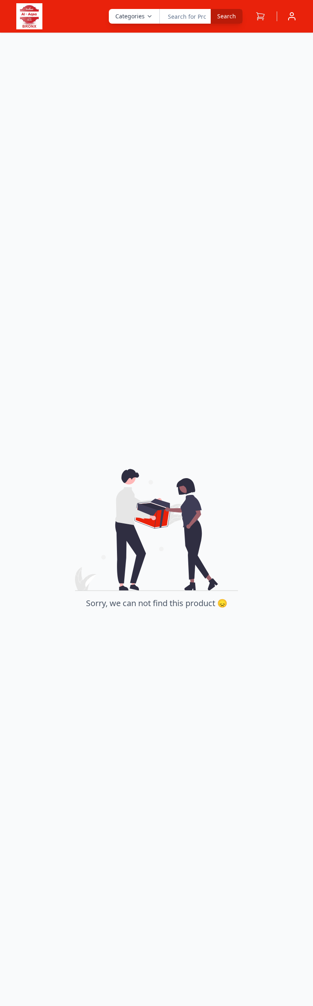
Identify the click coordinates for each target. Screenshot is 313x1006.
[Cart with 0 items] (260, 16)
